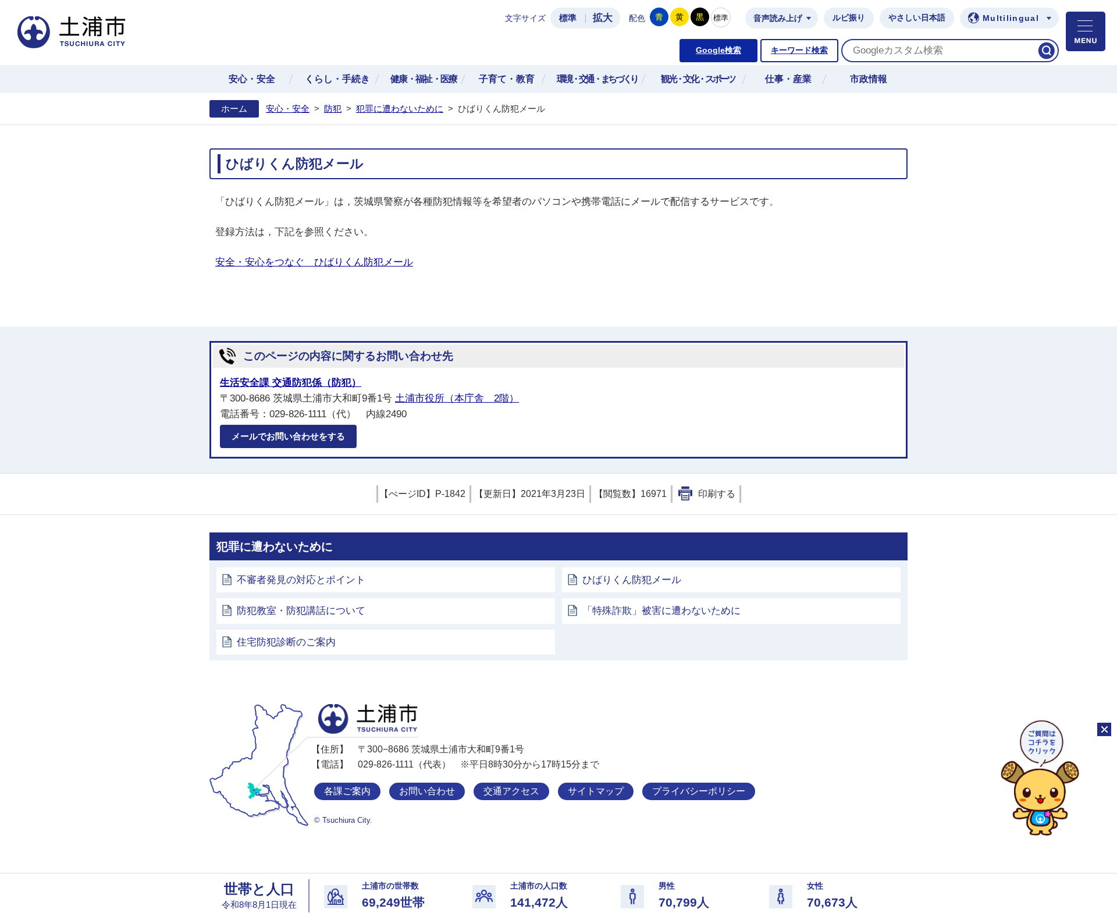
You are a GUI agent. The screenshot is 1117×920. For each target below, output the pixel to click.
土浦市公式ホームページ (71, 32)
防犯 (332, 108)
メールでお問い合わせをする (288, 436)
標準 (568, 18)
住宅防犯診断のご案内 (286, 642)
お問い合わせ (427, 791)
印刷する (716, 494)
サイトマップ (596, 791)
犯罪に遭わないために (399, 108)
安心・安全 (288, 108)
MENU (1085, 31)
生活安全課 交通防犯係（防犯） (290, 382)
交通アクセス (511, 791)
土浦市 (368, 719)
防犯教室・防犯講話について (301, 610)
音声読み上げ (777, 18)
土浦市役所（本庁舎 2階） (457, 398)
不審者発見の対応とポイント (301, 579)
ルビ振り (849, 17)
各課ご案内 (347, 791)
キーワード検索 (799, 50)
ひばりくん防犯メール (631, 579)
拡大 (603, 17)
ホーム (234, 108)
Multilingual (1011, 18)
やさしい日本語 (916, 17)
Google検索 (718, 50)
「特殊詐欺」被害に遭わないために (661, 610)
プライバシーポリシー (698, 791)
